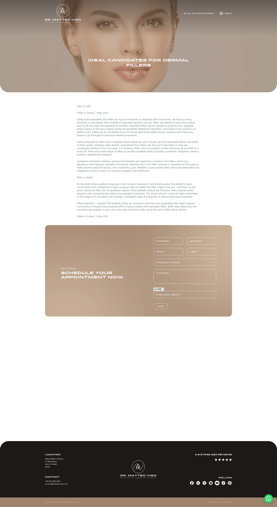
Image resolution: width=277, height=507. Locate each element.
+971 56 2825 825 (52, 481)
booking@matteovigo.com (56, 484)
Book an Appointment (199, 13)
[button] (268, 498)
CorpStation (226, 502)
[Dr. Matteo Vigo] (67, 13)
